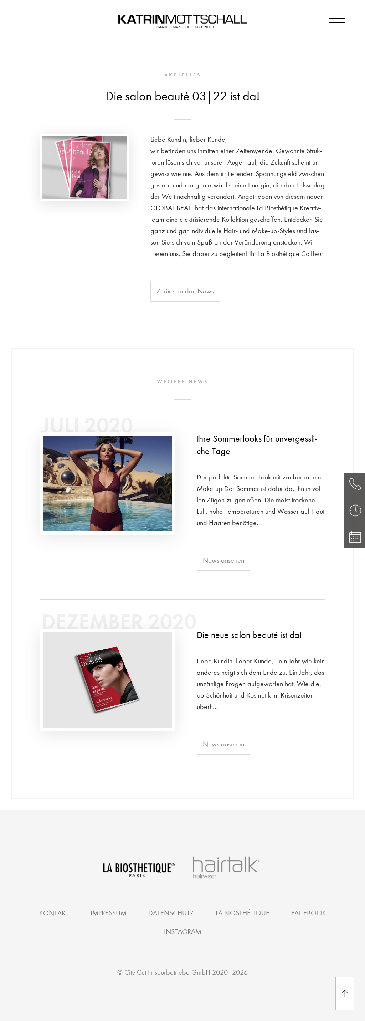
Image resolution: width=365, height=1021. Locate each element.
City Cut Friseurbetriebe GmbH (167, 972)
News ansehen (223, 560)
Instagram (182, 931)
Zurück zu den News (185, 291)
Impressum (109, 913)
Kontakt (54, 913)
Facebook (308, 913)
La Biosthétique (242, 913)
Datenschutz (171, 913)
